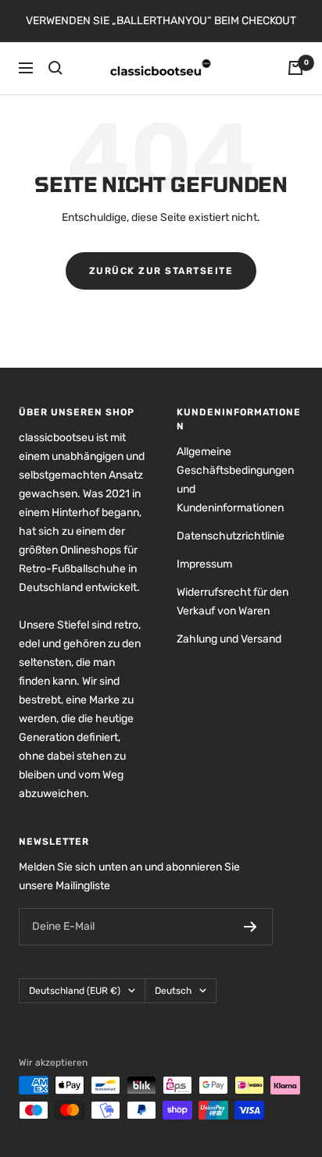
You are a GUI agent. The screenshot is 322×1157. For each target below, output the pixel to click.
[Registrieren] (250, 926)
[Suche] (55, 68)
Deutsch (173, 990)
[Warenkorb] (295, 68)
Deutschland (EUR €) (74, 990)
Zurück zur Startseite (161, 270)
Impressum (204, 564)
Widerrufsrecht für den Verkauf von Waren (232, 602)
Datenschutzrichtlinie (230, 536)
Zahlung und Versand (229, 639)
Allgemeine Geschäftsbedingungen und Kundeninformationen (235, 479)
